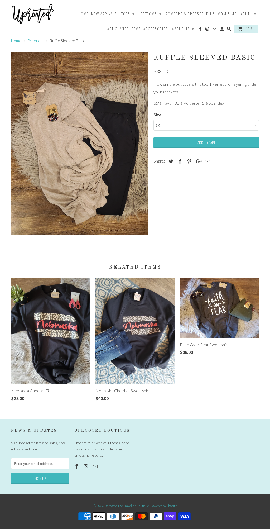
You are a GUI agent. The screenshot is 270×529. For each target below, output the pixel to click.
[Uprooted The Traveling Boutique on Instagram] (86, 466)
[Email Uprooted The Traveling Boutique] (96, 466)
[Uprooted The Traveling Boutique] (33, 14)
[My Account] (222, 30)
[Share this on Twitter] (170, 161)
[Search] (229, 30)
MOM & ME (227, 14)
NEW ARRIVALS (104, 14)
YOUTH (249, 13)
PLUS (210, 14)
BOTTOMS (151, 13)
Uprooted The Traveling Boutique (127, 506)
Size (157, 114)
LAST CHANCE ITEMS (123, 29)
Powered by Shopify (164, 506)
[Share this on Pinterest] (188, 161)
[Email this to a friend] (206, 161)
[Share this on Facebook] (179, 161)
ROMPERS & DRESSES (185, 14)
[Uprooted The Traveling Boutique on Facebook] (77, 466)
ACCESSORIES (155, 29)
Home (84, 14)
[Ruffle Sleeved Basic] (79, 143)
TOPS (128, 13)
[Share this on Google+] (197, 161)
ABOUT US (183, 28)
